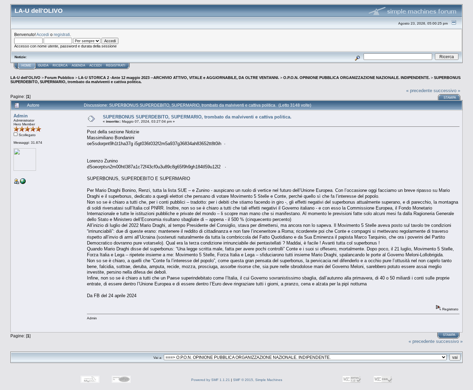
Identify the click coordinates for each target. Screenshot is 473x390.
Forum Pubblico (59, 78)
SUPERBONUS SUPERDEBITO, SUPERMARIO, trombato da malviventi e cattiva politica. (197, 116)
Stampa (450, 97)
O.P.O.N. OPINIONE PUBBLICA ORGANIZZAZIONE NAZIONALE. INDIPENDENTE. (356, 78)
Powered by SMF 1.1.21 (210, 380)
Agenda (78, 65)
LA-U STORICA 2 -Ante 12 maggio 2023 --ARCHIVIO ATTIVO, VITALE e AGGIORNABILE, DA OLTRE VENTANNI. (178, 78)
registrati (62, 34)
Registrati (115, 65)
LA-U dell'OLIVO (25, 78)
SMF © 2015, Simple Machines (257, 380)
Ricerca (60, 65)
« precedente (419, 90)
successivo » (447, 90)
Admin (21, 115)
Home (26, 65)
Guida (43, 65)
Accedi (42, 34)
